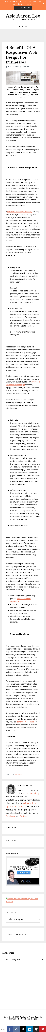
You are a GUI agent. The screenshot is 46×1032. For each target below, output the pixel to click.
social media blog (31, 793)
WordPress (25, 1019)
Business (18, 774)
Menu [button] (24, 26)
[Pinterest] (42, 1029)
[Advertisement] (23, 983)
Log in (34, 1019)
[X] (23, 1029)
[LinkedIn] (29, 1029)
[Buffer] (36, 1029)
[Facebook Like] (16, 1029)
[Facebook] (10, 1029)
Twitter (23, 816)
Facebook (10, 816)
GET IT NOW (23, 8)
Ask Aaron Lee (23, 16)
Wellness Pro (26, 1017)
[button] (23, 5)
